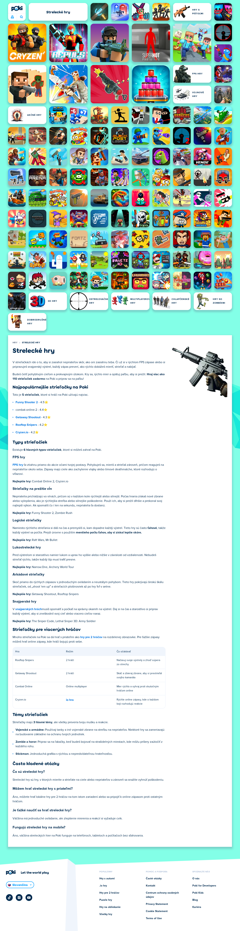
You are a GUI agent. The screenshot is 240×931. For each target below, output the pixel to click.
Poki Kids (198, 893)
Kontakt (150, 885)
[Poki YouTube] (29, 897)
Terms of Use (154, 918)
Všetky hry (105, 914)
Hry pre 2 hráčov (109, 893)
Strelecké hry (31, 343)
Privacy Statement (157, 904)
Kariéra (196, 907)
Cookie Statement (157, 911)
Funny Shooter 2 (27, 402)
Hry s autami (107, 878)
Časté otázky (154, 878)
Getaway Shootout (28, 417)
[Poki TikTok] (9, 897)
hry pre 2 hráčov (91, 637)
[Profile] (12, 17)
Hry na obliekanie (110, 907)
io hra (70, 699)
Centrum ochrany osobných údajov (162, 895)
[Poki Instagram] (19, 897)
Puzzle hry (105, 900)
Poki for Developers (204, 885)
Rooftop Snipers (26, 424)
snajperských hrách (28, 609)
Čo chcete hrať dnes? (21, 17)
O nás (196, 878)
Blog (195, 900)
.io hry (103, 885)
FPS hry (18, 464)
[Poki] (16, 8)
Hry (15, 343)
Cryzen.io (22, 432)
